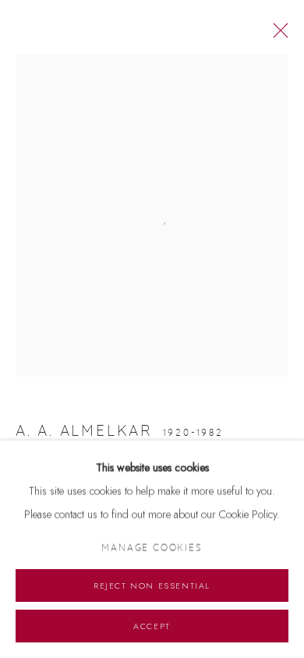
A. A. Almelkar (84, 431)
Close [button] (276, 35)
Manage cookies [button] (152, 548)
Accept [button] (152, 626)
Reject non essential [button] (152, 586)
